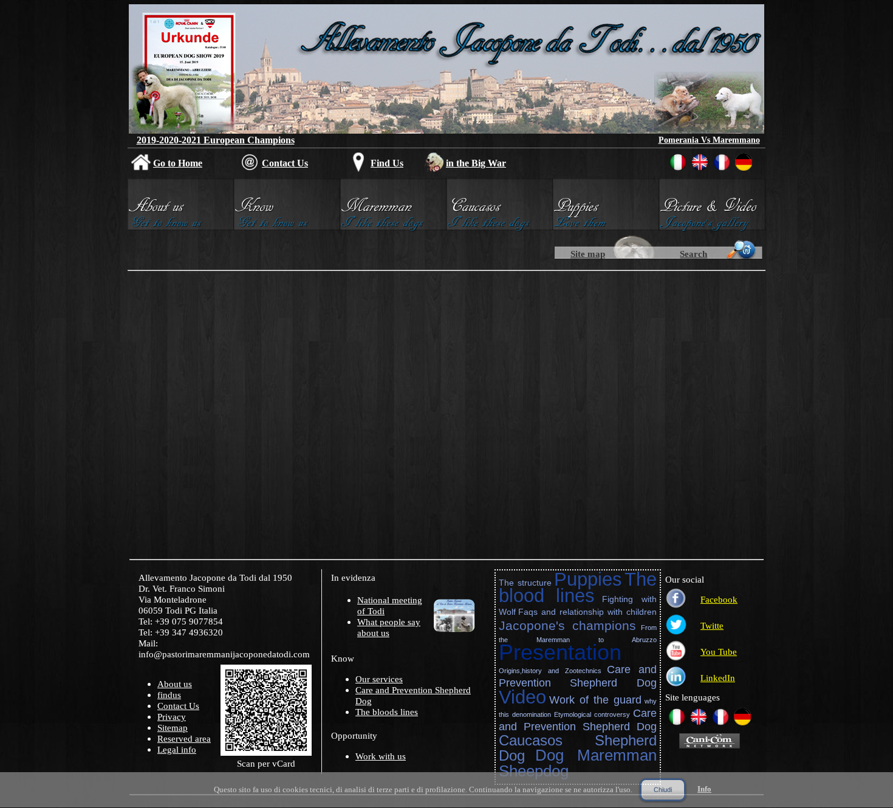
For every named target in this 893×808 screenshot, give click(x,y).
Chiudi (663, 789)
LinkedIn (717, 678)
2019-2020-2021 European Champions (216, 140)
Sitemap (172, 728)
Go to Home (177, 163)
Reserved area (184, 739)
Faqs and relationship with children (587, 612)
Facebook (718, 599)
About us (174, 684)
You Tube (718, 652)
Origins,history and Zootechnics (550, 670)
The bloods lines (386, 712)
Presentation (560, 652)
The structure (525, 582)
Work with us (380, 756)
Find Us (387, 163)
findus (169, 695)
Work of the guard (595, 700)
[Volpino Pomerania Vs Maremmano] (709, 128)
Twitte (712, 626)
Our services (379, 679)
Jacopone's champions (567, 625)
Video (522, 697)
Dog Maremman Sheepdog (578, 762)
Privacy (171, 717)
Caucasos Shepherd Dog (578, 748)
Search (693, 254)
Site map (587, 254)
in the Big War (476, 163)
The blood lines (578, 587)
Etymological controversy (592, 714)
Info (704, 788)
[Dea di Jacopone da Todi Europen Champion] (183, 129)
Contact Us (285, 163)
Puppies (588, 579)
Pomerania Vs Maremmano (709, 140)
